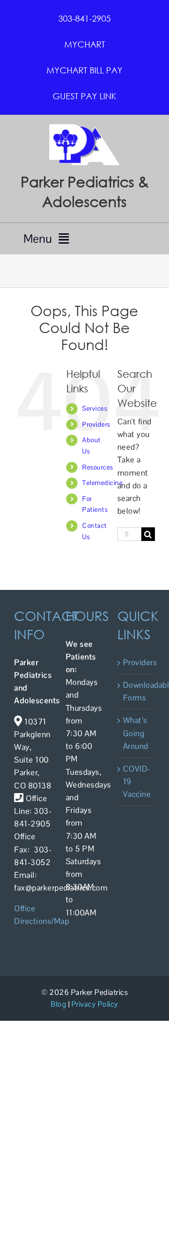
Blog (58, 1004)
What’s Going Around (135, 733)
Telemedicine (102, 482)
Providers (96, 424)
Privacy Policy (94, 1004)
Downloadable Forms (136, 691)
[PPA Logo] (84, 128)
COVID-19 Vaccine (136, 781)
